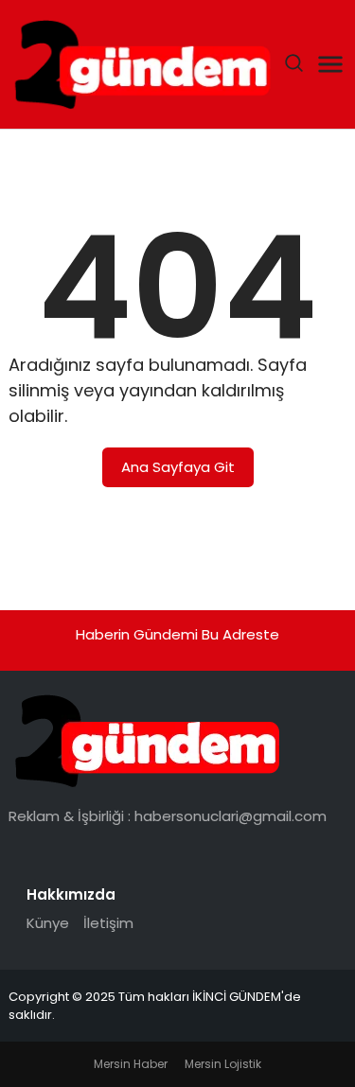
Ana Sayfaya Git (178, 467)
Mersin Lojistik (223, 1064)
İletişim (108, 923)
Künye (48, 923)
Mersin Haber (131, 1064)
